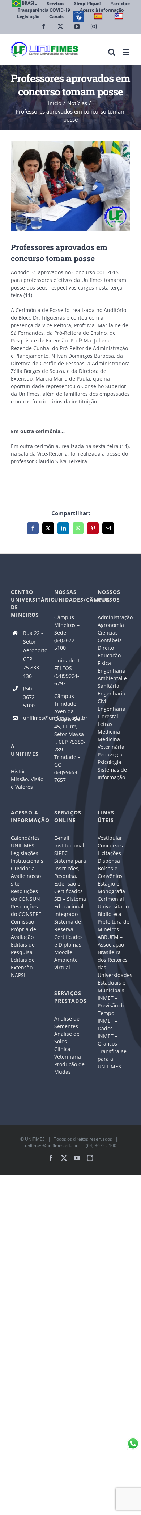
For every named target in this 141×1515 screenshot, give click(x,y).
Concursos (110, 845)
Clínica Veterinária (67, 1053)
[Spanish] (99, 16)
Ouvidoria (23, 868)
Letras (105, 723)
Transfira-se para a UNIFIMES (112, 1059)
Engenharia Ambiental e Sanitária (112, 678)
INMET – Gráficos (108, 1039)
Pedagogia (110, 754)
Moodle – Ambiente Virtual (66, 960)
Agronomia (111, 624)
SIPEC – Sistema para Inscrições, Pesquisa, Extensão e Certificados (70, 872)
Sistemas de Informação (112, 773)
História (20, 771)
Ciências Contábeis (110, 636)
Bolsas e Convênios (110, 872)
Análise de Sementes (67, 1022)
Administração (114, 617)
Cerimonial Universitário (113, 902)
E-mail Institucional (69, 841)
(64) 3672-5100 (30, 697)
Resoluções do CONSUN (25, 895)
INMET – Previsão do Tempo (111, 1005)
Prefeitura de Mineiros (113, 925)
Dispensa (109, 860)
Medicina (109, 731)
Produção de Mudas (69, 1068)
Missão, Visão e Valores (27, 783)
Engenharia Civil (111, 697)
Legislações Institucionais (27, 857)
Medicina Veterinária (111, 743)
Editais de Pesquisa (23, 948)
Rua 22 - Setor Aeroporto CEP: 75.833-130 (33, 654)
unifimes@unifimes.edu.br (33, 717)
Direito (106, 647)
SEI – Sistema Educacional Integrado (70, 906)
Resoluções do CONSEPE (26, 910)
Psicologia (109, 762)
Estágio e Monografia (111, 887)
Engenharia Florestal (111, 712)
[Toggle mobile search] (111, 52)
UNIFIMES (35, 1139)
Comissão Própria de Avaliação (23, 929)
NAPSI (19, 975)
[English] (119, 16)
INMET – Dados (108, 1024)
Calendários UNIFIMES (25, 841)
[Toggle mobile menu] (126, 52)
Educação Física (109, 659)
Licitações (109, 853)
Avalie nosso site (26, 880)
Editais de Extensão (23, 963)
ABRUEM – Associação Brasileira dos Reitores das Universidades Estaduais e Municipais (114, 963)
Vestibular (110, 837)
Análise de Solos (67, 1037)
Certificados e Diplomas (68, 940)
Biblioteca (109, 914)
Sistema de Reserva (67, 925)
